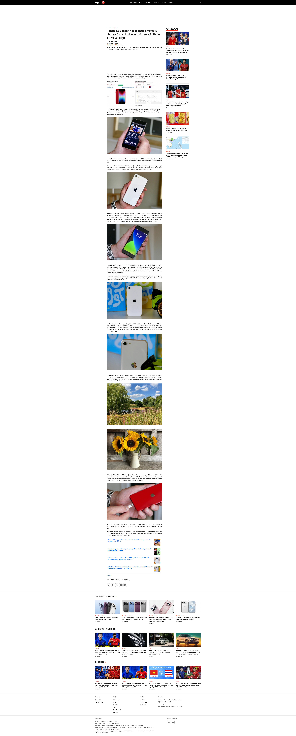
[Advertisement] (134, 62)
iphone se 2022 (115, 579)
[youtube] (120, 585)
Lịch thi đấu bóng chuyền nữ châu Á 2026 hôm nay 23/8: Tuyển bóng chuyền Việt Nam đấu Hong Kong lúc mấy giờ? (177, 50)
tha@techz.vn (179, 706)
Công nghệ (133, 2)
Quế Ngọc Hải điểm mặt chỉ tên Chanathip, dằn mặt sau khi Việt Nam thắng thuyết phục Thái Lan (176, 77)
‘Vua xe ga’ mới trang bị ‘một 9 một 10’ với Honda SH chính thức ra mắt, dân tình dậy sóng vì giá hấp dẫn (134, 652)
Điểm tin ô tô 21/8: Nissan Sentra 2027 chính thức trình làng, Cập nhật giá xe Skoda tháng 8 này (160, 652)
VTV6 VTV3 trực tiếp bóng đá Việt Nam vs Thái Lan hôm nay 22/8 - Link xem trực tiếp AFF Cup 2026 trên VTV (107, 652)
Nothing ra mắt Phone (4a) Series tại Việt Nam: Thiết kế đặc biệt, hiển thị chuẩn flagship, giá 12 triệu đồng (161, 619)
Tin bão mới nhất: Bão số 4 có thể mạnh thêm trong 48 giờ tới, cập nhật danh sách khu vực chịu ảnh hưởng (177, 155)
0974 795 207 (171, 706)
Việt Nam (168, 46)
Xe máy (123, 648)
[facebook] (112, 585)
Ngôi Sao (115, 704)
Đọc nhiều (100, 662)
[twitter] (108, 585)
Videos (144, 699)
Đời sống (168, 73)
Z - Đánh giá (147, 2)
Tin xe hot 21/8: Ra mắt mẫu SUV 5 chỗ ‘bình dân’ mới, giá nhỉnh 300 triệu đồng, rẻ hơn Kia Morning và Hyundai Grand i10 (188, 652)
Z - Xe (139, 2)
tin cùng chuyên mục (105, 596)
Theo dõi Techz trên (112, 45)
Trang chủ (98, 699)
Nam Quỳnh (114, 41)
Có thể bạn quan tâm (105, 629)
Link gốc (109, 575)
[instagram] (116, 585)
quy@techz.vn (165, 704)
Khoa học (163, 2)
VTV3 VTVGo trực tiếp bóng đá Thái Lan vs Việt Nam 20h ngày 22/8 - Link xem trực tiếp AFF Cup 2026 (188, 685)
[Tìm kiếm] (199, 2)
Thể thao (170, 2)
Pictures (144, 702)
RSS (114, 707)
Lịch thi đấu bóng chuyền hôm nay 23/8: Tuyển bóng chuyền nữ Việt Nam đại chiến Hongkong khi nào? (177, 103)
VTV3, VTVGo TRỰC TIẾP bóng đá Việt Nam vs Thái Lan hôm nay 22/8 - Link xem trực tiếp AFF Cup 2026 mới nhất (161, 685)
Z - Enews (155, 2)
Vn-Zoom (115, 712)
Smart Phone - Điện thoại (112, 28)
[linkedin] (125, 585)
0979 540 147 (167, 702)
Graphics (144, 704)
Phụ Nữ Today (99, 702)
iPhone (126, 579)
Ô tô (150, 648)
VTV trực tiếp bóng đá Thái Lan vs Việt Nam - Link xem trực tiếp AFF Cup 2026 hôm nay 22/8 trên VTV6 (106, 685)
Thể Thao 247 (117, 710)
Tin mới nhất (172, 29)
